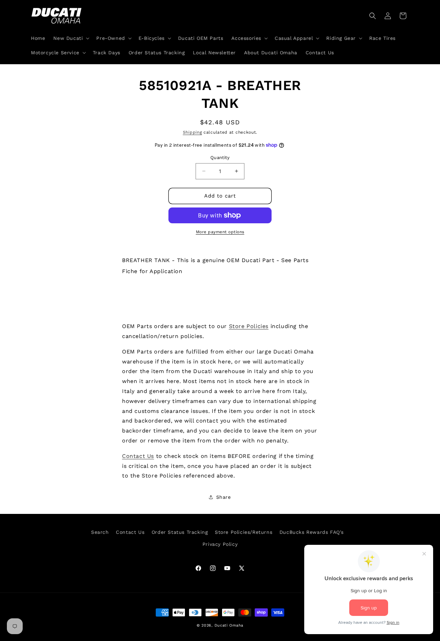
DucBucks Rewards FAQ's (311, 532)
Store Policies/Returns (243, 532)
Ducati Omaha (228, 625)
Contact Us (138, 456)
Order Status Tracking (180, 532)
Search (100, 532)
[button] (70, 38)
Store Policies (248, 326)
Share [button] (223, 497)
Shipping (192, 132)
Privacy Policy (220, 544)
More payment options (220, 231)
